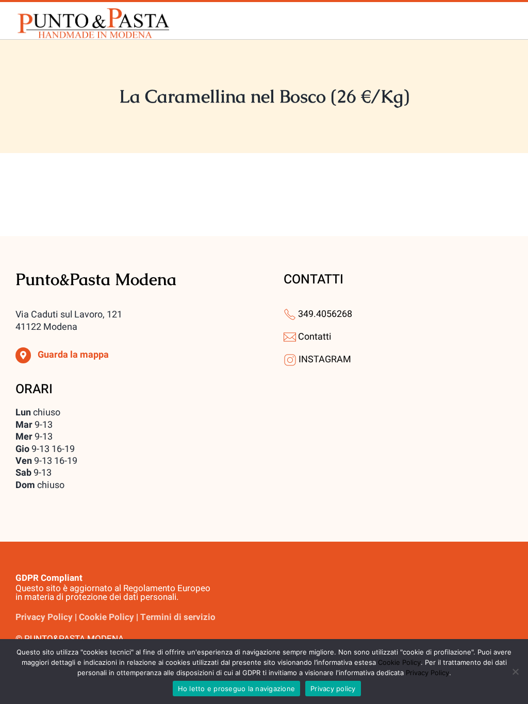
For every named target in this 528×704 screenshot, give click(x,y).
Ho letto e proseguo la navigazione (236, 688)
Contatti (315, 337)
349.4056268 (325, 314)
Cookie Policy (399, 662)
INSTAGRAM (325, 359)
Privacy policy (333, 688)
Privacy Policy (427, 672)
